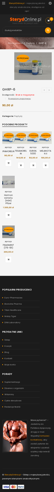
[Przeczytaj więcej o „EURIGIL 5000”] (33, 165)
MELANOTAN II (45, 152)
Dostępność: (8, 95)
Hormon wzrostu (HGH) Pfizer (8, 199)
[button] (8, 215)
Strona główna (15, 43)
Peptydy (30, 43)
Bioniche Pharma (13, 303)
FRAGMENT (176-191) (8, 246)
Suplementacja (12, 382)
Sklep (7, 339)
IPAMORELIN (9, 151)
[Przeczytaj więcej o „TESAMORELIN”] (21, 165)
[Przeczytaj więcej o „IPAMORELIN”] (8, 163)
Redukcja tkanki (12, 406)
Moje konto (10, 364)
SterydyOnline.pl (12, 474)
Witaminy (9, 394)
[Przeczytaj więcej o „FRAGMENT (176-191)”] (8, 260)
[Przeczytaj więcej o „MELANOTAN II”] (46, 165)
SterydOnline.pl (16, 3)
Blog (6, 352)
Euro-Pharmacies (13, 297)
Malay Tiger (10, 316)
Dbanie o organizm (14, 388)
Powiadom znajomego (19, 98)
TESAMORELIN (21, 152)
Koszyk (8, 346)
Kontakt (8, 358)
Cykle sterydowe (12, 400)
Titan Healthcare (12, 310)
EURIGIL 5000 (33, 152)
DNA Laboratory (12, 322)
